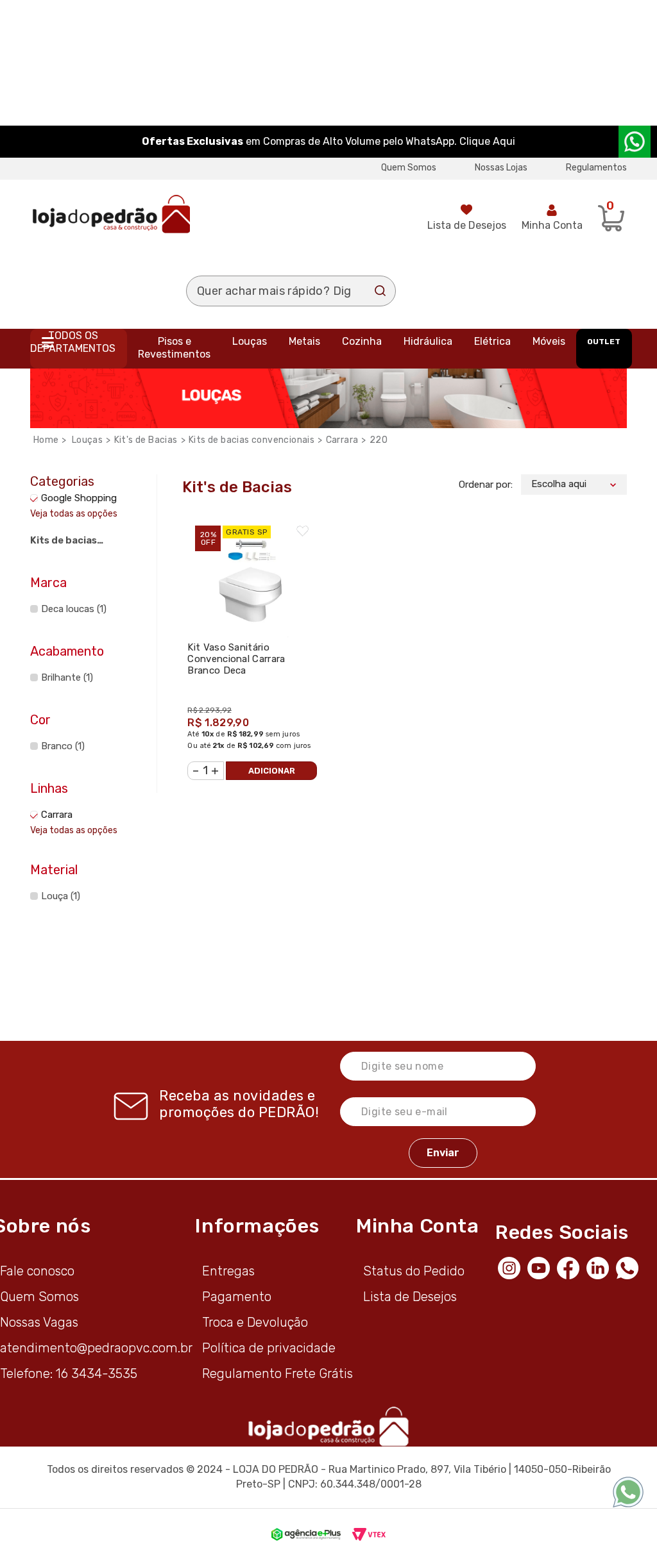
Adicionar (271, 771)
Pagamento (236, 1296)
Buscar (380, 291)
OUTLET (603, 341)
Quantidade (195, 763)
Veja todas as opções (73, 513)
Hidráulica (428, 341)
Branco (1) (63, 746)
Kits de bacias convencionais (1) (72, 542)
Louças (249, 341)
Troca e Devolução (255, 1322)
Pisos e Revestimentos (174, 347)
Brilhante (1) (67, 677)
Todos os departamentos (72, 341)
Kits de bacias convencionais (251, 440)
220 (379, 440)
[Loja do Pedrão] (111, 213)
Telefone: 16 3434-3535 (68, 1373)
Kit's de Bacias (146, 440)
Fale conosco (37, 1271)
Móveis (549, 341)
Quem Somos (408, 167)
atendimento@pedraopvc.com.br (96, 1348)
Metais (304, 341)
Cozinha (362, 341)
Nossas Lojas (501, 167)
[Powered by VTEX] (369, 1534)
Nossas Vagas (39, 1322)
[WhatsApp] (630, 1267)
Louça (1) (60, 896)
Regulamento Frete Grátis (277, 1373)
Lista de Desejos (466, 225)
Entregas (228, 1271)
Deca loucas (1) (74, 609)
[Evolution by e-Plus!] (306, 1534)
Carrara (342, 440)
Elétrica (492, 341)
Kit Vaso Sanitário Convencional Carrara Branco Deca (236, 659)
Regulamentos (596, 167)
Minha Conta (552, 225)
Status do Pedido (414, 1271)
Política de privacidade (269, 1348)
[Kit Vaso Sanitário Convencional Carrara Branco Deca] (251, 576)
